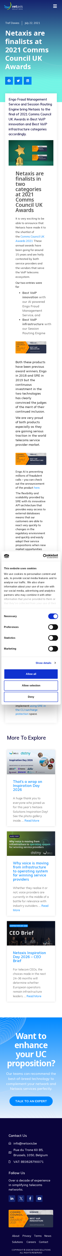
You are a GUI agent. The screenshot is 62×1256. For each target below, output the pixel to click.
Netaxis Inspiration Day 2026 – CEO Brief (29, 956)
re (38, 487)
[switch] (53, 627)
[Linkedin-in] (12, 1198)
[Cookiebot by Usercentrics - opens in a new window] (43, 556)
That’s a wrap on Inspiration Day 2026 (27, 785)
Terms (38, 1236)
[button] (9, 81)
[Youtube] (39, 1198)
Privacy (26, 1236)
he (35, 487)
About (15, 1236)
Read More (31, 820)
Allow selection (31, 685)
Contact (43, 1242)
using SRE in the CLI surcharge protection (31, 710)
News (47, 1236)
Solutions (17, 1242)
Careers (31, 1242)
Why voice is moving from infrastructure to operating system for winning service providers (31, 871)
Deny (31, 696)
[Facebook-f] (30, 1198)
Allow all (31, 673)
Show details (43, 662)
